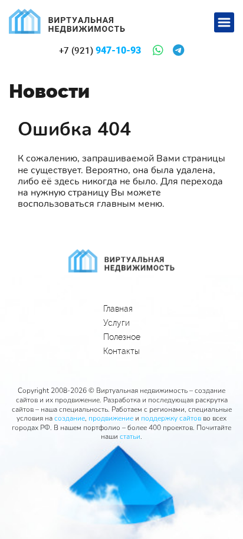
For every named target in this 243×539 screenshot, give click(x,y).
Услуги (116, 323)
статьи (130, 436)
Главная (118, 308)
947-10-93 (100, 50)
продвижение (110, 418)
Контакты (121, 351)
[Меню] (224, 22)
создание (69, 418)
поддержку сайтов (171, 418)
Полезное (121, 337)
